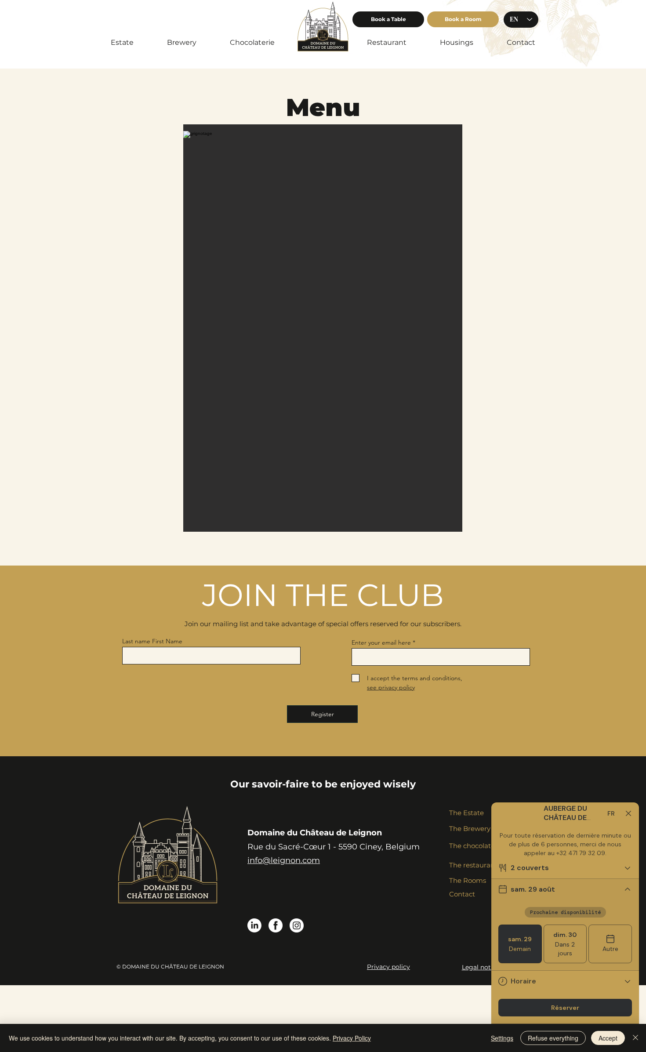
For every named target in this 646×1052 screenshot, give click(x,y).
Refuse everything (553, 1038)
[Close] (635, 1038)
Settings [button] (502, 1038)
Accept (608, 1038)
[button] (388, 19)
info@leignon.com (283, 860)
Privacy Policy (352, 1038)
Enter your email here (381, 642)
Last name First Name (152, 641)
